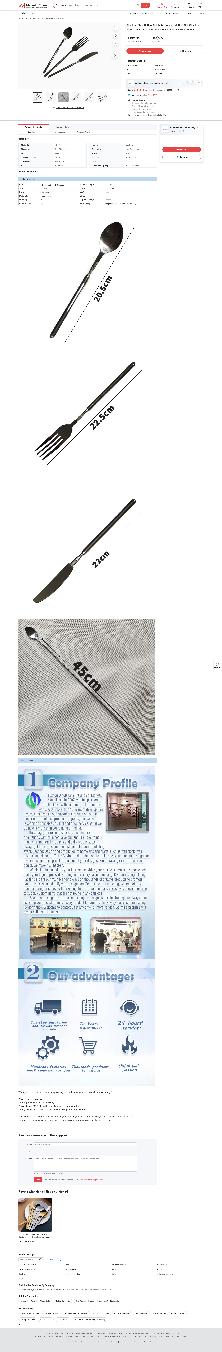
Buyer (144, 13)
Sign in (200, 7)
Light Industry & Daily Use (34, 18)
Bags (67, 1265)
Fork (33, 1301)
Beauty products (117, 1265)
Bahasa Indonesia (182, 1336)
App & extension (172, 13)
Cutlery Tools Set (177, 1313)
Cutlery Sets (60, 18)
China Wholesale (100, 1333)
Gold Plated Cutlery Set (85, 1301)
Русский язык (88, 1336)
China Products (60, 1333)
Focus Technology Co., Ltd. (94, 1342)
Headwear (22, 1274)
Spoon (23, 1301)
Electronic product (25, 1269)
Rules (202, 13)
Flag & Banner (70, 1269)
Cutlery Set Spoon (28, 1319)
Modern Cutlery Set (62, 1301)
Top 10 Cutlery (46, 1319)
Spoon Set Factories (101, 1313)
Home (20, 18)
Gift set (160, 1269)
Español (59, 1336)
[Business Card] (200, 138)
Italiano (98, 1336)
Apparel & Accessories (27, 1265)
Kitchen (114, 1274)
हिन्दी (145, 1336)
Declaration (138, 1342)
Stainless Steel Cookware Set (76, 1313)
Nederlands (116, 1336)
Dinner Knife (45, 1301)
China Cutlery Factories (30, 1313)
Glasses (114, 1269)
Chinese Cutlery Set (122, 1313)
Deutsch (106, 1336)
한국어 (132, 1336)
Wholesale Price (114, 1333)
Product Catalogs (55, 1259)
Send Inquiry (145, 51)
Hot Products (48, 1333)
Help (157, 13)
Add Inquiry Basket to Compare (70, 107)
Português (68, 1336)
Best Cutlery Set (141, 1313)
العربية (125, 1336)
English (51, 1336)
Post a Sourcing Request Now (90, 1179)
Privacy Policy (149, 1342)
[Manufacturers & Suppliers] (32, 5)
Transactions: (166, 90)
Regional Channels (141, 1333)
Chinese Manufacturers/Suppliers (80, 1333)
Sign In (130, 115)
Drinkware (161, 1265)
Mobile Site (166, 1333)
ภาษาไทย (153, 1336)
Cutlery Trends (62, 1319)
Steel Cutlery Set (159, 1313)
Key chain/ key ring (72, 1274)
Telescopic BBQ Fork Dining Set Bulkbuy (89, 1319)
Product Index (155, 1333)
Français (78, 1336)
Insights (176, 1333)
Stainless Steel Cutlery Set (109, 1301)
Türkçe (161, 1336)
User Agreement (125, 1342)
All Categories (27, 13)
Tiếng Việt (169, 1336)
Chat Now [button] (186, 51)
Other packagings (164, 1274)
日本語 (139, 1336)
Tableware (49, 18)
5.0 (171, 131)
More (20, 1324)
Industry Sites (127, 1333)
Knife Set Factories (51, 1313)
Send (38, 1179)
